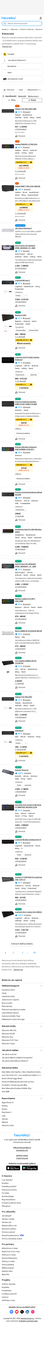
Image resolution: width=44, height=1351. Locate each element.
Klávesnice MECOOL (9, 1030)
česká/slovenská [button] (19, 295)
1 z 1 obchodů (20, 337)
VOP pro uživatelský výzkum (12, 1239)
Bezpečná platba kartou (10, 1235)
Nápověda (5, 1274)
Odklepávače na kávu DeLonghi (13, 1019)
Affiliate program (8, 1268)
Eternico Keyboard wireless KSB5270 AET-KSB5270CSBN (26, 403)
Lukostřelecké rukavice (10, 1013)
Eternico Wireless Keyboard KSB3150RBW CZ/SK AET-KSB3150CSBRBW (25, 449)
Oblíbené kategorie (10, 985)
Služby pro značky (8, 1261)
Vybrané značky (9, 1026)
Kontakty (5, 1183)
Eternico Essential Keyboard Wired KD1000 (28, 493)
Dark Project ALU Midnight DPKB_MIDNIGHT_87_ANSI (25, 565)
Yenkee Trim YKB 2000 (23, 697)
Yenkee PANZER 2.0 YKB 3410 (26, 144)
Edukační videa (7, 1271)
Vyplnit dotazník (22, 1158)
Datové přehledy (8, 1264)
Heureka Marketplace (9, 1258)
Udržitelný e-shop (8, 1300)
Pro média (5, 1193)
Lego (4, 1116)
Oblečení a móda (8, 1125)
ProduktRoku (6, 1290)
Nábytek (5, 1122)
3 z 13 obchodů (20, 171)
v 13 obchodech (20, 129)
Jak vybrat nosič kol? (9, 1054)
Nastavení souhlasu (9, 1229)
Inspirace (5, 1297)
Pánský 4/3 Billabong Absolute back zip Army (18, 1082)
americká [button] (33, 375)
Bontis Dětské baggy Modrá (12, 1078)
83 (35, 952)
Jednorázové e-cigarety (10, 1000)
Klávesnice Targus (8, 1043)
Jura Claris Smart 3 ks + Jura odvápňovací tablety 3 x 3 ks (22, 1075)
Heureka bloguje (8, 1196)
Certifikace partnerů (9, 1294)
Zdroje (4, 993)
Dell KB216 (19, 730)
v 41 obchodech (20, 302)
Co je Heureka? (7, 1180)
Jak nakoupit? (7, 1216)
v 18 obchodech (20, 900)
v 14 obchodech (20, 717)
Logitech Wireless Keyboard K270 (28, 840)
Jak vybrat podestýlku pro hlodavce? (15, 1061)
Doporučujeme (8, 1098)
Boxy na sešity (7, 1003)
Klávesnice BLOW (8, 1034)
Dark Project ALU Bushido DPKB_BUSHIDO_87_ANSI (25, 246)
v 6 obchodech (20, 549)
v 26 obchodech (20, 791)
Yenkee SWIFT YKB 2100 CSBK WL (27, 186)
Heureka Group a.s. (27, 1318)
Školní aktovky (7, 1006)
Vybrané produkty (10, 1067)
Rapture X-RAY (20, 315)
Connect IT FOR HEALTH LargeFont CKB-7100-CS (28, 878)
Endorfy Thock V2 (21, 770)
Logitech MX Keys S (22, 280)
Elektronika (14, 29)
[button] (6, 291)
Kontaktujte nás (22, 1150)
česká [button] (19, 785)
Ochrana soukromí (8, 1232)
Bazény (4, 1109)
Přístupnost (6, 1206)
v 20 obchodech (20, 828)
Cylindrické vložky (8, 996)
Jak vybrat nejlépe (10, 1050)
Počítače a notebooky (27, 29)
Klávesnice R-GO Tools (10, 1040)
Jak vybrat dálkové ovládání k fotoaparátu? (17, 1058)
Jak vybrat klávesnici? (23, 228)
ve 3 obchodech (21, 268)
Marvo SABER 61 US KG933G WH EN (28, 631)
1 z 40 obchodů (20, 749)
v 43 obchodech (20, 861)
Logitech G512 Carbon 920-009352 (28, 912)
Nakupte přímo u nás (9, 1225)
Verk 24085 (6, 1091)
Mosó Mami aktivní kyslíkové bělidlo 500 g (16, 1088)
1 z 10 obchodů (20, 213)
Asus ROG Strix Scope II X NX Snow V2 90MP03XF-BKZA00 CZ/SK (28, 806)
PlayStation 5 (6, 1112)
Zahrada (5, 1119)
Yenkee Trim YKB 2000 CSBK (25, 109)
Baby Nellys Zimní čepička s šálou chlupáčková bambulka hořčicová (22, 1072)
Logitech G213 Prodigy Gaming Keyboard (27, 358)
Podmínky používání (9, 1186)
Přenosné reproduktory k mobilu (13, 1009)
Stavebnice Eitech (8, 990)
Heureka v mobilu (8, 1219)
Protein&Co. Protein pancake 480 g (14, 1085)
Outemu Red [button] (33, 330)
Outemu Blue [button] (21, 330)
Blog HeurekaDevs (8, 1199)
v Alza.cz (18, 428)
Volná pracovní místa (9, 1190)
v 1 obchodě (19, 516)
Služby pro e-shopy (9, 1255)
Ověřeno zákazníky (8, 1284)
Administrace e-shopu (10, 1248)
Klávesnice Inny (7, 1037)
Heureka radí (6, 1222)
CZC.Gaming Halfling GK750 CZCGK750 (25, 662)
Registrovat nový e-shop (11, 1251)
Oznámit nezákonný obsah (11, 1203)
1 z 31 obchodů (20, 381)
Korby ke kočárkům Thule (11, 1016)
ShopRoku (5, 1287)
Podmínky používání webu (28, 1321)
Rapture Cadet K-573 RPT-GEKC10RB (25, 600)
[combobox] (22, 23)
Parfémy (5, 1106)
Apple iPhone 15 (7, 1102)
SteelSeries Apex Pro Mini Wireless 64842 (28, 530)
